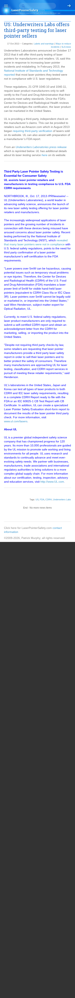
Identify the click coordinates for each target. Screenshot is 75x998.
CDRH (48, 499)
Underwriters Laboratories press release (41, 147)
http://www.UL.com (52, 481)
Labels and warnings (44, 43)
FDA (42, 499)
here (44, 155)
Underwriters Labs (62, 499)
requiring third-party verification (32, 131)
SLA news (66, 47)
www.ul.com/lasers (15, 421)
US (37, 499)
